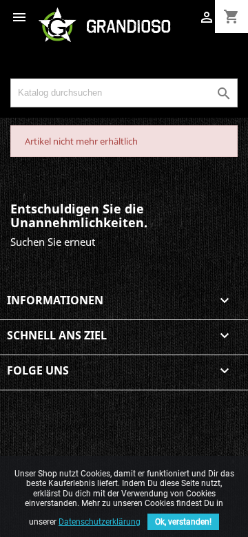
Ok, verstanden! (183, 522)
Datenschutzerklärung (100, 522)
